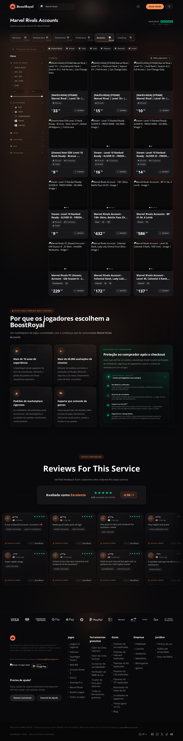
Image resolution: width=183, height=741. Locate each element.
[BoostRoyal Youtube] (171, 734)
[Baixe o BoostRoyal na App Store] (20, 666)
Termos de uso (164, 643)
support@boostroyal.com (128, 727)
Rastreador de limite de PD (120, 689)
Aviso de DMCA (164, 656)
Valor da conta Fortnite (99, 657)
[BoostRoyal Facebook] (152, 734)
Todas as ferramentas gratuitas (98, 694)
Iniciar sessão (155, 6)
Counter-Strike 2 (77, 671)
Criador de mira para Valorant (97, 683)
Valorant (74, 651)
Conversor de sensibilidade (98, 665)
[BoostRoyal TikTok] (166, 734)
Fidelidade (140, 643)
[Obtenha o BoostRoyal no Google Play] (39, 666)
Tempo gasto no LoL (120, 705)
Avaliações (140, 653)
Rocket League (77, 692)
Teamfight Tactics (75, 658)
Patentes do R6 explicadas (121, 665)
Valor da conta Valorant (99, 649)
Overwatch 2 (76, 682)
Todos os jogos (77, 697)
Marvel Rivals (76, 687)
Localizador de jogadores (120, 697)
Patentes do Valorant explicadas (119, 655)
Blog (115, 711)
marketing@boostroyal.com (48, 659)
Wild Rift (74, 664)
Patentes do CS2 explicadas (120, 673)
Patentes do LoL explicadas (120, 645)
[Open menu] (169, 6)
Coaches (139, 648)
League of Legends (75, 645)
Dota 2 (73, 677)
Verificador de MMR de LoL (99, 673)
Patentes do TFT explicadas (120, 681)
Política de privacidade (163, 650)
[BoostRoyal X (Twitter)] (162, 734)
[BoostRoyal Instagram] (157, 734)
